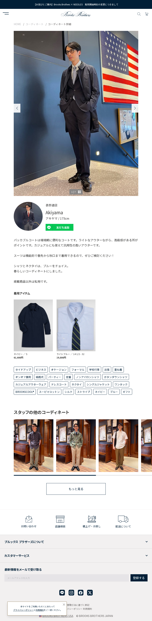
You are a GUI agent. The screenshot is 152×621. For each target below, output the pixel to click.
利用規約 (87, 608)
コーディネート (35, 24)
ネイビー (100, 392)
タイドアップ (23, 369)
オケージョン (59, 369)
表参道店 (51, 205)
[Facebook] (80, 592)
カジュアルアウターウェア (30, 384)
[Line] (62, 592)
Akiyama (54, 212)
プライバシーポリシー (71, 608)
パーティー (54, 377)
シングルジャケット (98, 384)
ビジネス (41, 369)
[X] (90, 592)
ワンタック (121, 384)
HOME (17, 24)
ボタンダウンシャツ (115, 377)
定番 (68, 377)
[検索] (139, 13)
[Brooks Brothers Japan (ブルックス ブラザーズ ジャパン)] (76, 13)
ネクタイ (77, 384)
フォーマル (77, 369)
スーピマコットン (49, 392)
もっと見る (76, 489)
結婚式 (40, 377)
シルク (68, 392)
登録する (139, 578)
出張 (107, 369)
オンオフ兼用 (23, 377)
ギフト (126, 392)
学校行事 (94, 369)
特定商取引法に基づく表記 (76, 604)
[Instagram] (71, 592)
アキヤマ (51, 218)
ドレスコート (59, 384)
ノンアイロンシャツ (87, 377)
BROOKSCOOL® (24, 392)
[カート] (146, 13)
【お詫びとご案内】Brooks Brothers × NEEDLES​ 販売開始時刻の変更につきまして (76, 4)
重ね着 (118, 369)
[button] (6, 14)
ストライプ (83, 392)
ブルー (114, 392)
